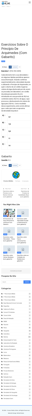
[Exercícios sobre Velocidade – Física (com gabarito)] (9, 231)
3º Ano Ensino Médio (9, 300)
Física (3, 61)
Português (6, 364)
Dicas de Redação (9, 318)
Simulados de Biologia (10, 383)
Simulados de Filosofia (10, 386)
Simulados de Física (9, 389)
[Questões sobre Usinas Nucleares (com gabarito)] (9, 249)
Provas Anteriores (9, 371)
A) (3, 115)
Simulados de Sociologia (10, 395)
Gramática (6, 334)
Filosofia (6, 324)
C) (3, 130)
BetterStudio (20, 413)
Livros (5, 352)
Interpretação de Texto (10, 340)
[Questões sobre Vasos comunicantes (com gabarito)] (23, 231)
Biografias (6, 306)
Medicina (6, 358)
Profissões (7, 367)
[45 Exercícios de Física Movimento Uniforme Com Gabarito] (9, 213)
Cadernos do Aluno (9, 309)
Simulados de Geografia (10, 392)
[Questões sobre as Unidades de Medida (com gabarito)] (23, 249)
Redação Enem (8, 377)
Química (6, 374)
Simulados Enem (8, 398)
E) (3, 144)
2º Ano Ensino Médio (9, 297)
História (6, 337)
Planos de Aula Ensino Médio (12, 361)
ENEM (5, 216)
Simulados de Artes (9, 380)
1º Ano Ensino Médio (9, 293)
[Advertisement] (16, 25)
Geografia (6, 331)
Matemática (7, 355)
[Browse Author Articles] (16, 174)
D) (3, 137)
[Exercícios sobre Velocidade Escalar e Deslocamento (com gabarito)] (23, 213)
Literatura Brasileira (9, 346)
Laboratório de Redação (10, 343)
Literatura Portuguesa (10, 349)
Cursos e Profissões (9, 312)
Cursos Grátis (7, 315)
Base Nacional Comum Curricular (13, 303)
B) (3, 122)
